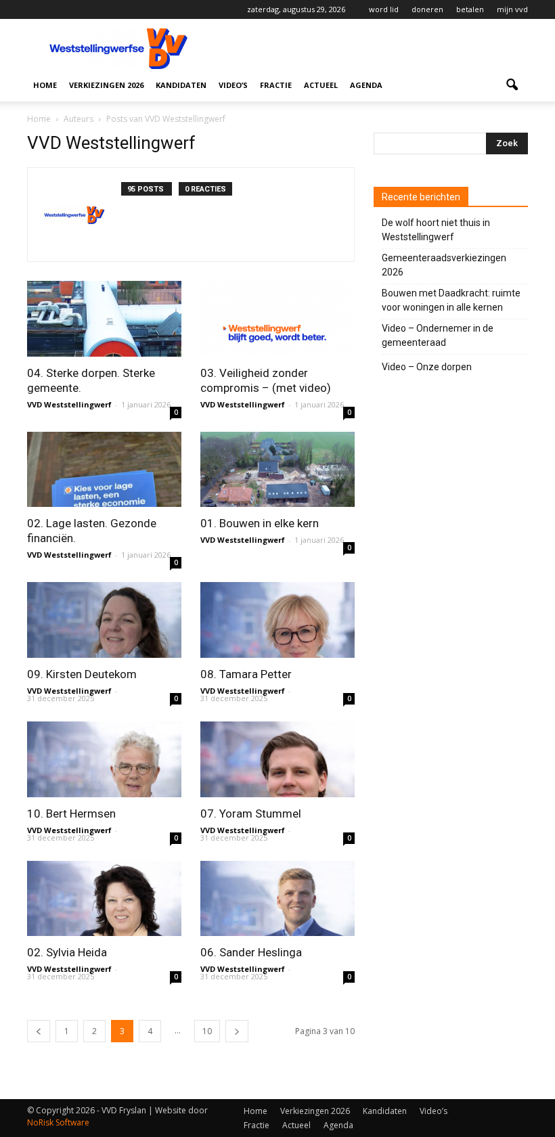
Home (45, 85)
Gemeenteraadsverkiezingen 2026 (444, 264)
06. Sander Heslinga (251, 952)
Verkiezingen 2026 (106, 85)
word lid (384, 9)
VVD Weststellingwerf (69, 404)
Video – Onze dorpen (427, 366)
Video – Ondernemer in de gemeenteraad (437, 335)
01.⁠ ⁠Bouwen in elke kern (259, 523)
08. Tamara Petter (246, 674)
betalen (470, 9)
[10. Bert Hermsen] (104, 759)
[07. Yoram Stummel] (277, 759)
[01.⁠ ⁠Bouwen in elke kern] (277, 470)
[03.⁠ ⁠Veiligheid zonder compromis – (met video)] (277, 319)
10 (207, 1031)
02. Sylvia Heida (67, 952)
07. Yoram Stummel (250, 813)
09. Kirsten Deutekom (82, 674)
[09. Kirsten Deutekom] (104, 620)
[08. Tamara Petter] (277, 620)
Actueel (321, 85)
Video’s (233, 85)
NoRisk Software (58, 1122)
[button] (511, 85)
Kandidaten (181, 85)
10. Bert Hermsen (71, 813)
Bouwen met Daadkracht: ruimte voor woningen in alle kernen (451, 300)
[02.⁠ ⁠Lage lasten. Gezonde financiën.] (104, 470)
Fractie (276, 85)
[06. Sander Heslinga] (277, 899)
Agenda (366, 85)
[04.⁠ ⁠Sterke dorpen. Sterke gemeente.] (104, 319)
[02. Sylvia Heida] (104, 899)
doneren (427, 9)
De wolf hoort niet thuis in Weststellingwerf (436, 229)
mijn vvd (512, 9)
